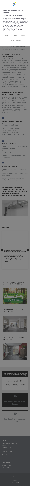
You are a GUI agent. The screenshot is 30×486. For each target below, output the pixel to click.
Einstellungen (15, 35)
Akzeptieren (23, 35)
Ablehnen (6, 35)
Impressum (18, 40)
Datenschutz (11, 40)
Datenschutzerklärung (8, 29)
